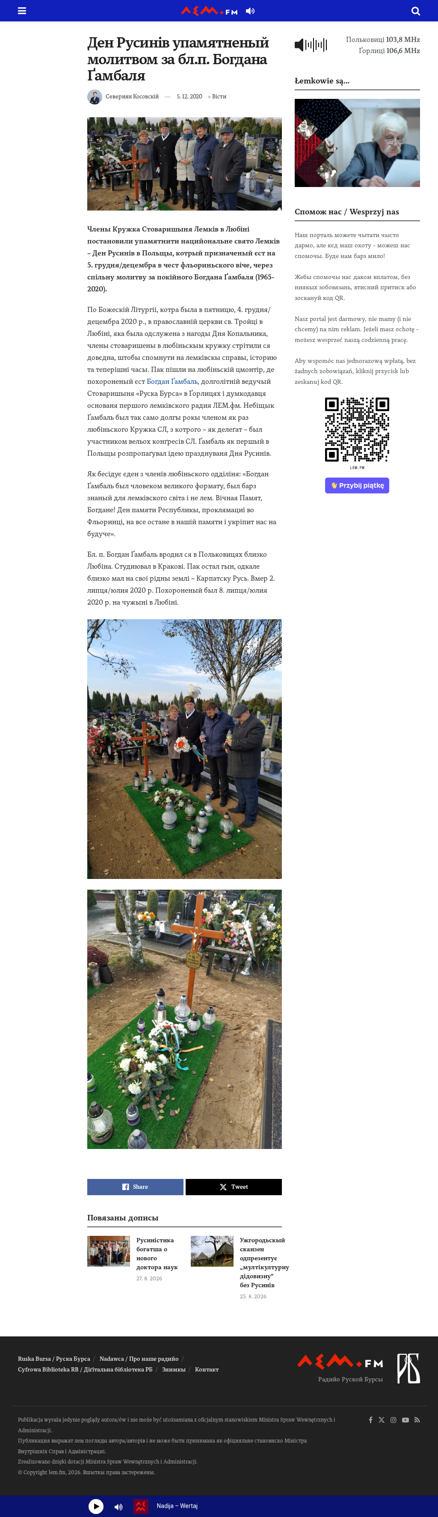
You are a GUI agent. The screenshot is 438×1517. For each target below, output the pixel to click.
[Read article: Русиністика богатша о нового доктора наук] (108, 1251)
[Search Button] (415, 10)
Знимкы (174, 1369)
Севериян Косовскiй (132, 96)
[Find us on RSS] (417, 1420)
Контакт (207, 1369)
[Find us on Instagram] (394, 1420)
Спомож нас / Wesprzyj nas (347, 211)
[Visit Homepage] (209, 11)
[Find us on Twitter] (381, 1420)
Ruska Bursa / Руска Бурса (54, 1359)
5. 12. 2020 (189, 96)
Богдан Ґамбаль (172, 381)
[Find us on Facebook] (371, 1420)
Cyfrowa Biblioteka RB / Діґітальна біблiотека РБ (85, 1369)
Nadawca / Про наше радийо (139, 1359)
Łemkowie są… (322, 80)
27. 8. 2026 (149, 1279)
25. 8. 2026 (253, 1297)
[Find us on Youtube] (405, 1420)
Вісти (219, 96)
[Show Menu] (22, 10)
